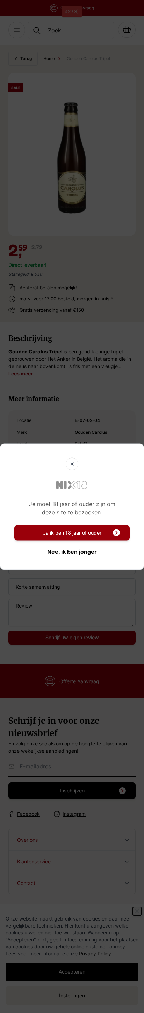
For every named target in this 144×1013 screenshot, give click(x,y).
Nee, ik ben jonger (72, 551)
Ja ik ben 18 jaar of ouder (72, 532)
